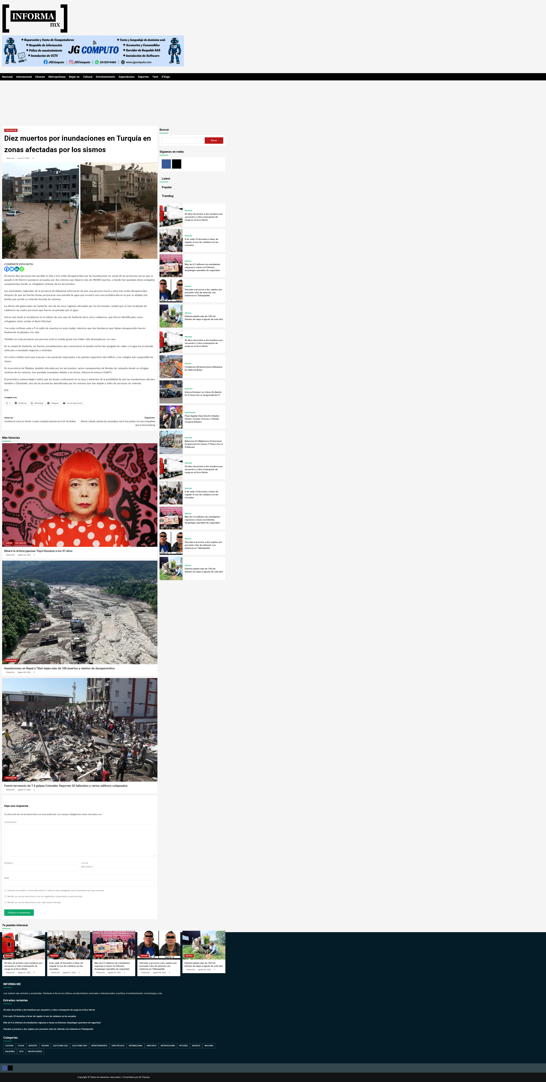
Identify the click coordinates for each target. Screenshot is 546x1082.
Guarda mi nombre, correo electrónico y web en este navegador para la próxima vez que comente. (56, 890)
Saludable (10, 1051)
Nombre (9, 863)
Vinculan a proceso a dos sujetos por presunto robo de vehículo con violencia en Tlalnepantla (203, 292)
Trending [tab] (167, 196)
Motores (183, 1046)
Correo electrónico (87, 865)
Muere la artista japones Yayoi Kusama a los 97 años (38, 551)
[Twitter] (11, 269)
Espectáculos (127, 76)
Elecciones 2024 (79, 1046)
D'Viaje (21, 1046)
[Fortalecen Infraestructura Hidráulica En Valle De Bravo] (171, 377)
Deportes (143, 76)
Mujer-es (74, 76)
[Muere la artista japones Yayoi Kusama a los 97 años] (79, 495)
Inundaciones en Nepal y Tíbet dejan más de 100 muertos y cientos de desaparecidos (59, 668)
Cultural (87, 76)
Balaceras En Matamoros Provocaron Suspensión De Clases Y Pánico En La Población (204, 444)
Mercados (151, 1046)
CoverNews (129, 1077)
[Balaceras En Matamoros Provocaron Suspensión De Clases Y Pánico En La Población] (171, 453)
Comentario (11, 822)
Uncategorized (35, 1051)
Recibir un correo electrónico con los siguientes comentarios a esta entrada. (45, 896)
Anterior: (40, 419)
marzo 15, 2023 (23, 158)
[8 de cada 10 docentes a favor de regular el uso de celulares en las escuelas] (171, 251)
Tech (155, 76)
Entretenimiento (105, 76)
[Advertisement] (273, 102)
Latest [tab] (165, 178)
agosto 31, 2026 (24, 973)
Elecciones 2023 (60, 1046)
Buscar (164, 129)
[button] (223, 76)
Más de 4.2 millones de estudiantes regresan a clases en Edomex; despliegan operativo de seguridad (202, 267)
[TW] (176, 164)
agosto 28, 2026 (159, 973)
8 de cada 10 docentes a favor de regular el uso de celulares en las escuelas (201, 242)
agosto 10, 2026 (24, 790)
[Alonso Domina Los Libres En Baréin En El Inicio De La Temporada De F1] (171, 403)
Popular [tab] (166, 187)
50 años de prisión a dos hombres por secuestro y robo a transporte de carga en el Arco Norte (204, 217)
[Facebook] (6, 269)
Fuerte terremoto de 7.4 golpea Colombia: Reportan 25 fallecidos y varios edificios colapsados (66, 785)
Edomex (40, 76)
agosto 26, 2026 (24, 555)
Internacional (24, 76)
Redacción (10, 158)
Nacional (7, 76)
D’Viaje (166, 76)
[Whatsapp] (21, 269)
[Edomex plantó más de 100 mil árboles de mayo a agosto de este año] (171, 327)
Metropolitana (56, 76)
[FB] (166, 164)
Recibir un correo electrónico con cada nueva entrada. (34, 902)
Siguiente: (118, 421)
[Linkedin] (16, 269)
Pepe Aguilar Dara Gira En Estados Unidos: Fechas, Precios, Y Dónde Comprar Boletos (202, 419)
